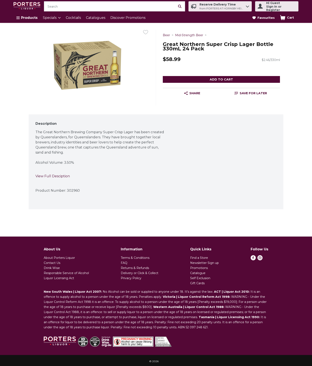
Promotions (199, 268)
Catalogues (95, 18)
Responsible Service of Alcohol (66, 273)
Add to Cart (221, 79)
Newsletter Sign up (204, 263)
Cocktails (73, 18)
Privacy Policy (131, 278)
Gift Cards (197, 283)
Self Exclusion (200, 278)
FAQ (124, 263)
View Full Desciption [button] (52, 176)
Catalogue (197, 273)
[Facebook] (253, 259)
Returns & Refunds (135, 268)
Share (194, 93)
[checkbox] (145, 33)
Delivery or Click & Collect (139, 273)
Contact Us (52, 263)
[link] (263, 18)
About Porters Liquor (59, 258)
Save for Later (253, 93)
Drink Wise (52, 268)
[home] (28, 6)
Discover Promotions (127, 18)
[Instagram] (260, 259)
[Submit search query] (179, 6)
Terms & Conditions (135, 258)
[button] (247, 5)
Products (29, 18)
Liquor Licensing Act (59, 278)
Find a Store (199, 258)
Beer (166, 35)
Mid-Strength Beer (189, 35)
